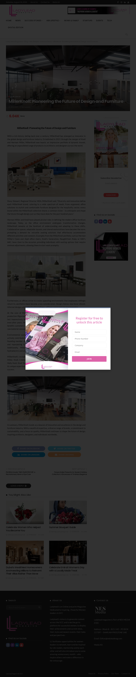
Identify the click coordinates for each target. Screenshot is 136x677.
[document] (68, 338)
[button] (25, 326)
